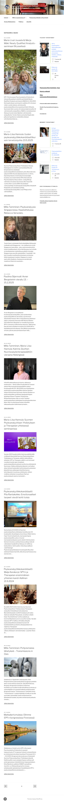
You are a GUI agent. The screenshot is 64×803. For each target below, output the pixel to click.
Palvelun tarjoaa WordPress (34, 799)
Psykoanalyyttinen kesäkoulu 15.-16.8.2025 (57, 153)
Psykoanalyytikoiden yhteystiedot (39, 17)
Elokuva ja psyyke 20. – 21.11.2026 (55, 69)
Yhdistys (20, 21)
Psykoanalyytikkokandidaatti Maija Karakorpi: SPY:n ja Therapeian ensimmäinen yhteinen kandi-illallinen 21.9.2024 (18, 575)
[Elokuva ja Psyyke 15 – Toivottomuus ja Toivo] (45, 173)
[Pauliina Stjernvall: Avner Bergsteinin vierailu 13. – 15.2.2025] (20, 309)
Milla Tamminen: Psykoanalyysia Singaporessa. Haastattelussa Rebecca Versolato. (20, 210)
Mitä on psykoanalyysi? (18, 17)
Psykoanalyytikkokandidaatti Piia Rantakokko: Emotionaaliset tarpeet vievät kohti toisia (20, 494)
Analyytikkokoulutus (9, 21)
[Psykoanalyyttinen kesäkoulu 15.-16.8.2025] (45, 153)
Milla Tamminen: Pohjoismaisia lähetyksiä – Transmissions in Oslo (19, 651)
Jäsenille (28, 21)
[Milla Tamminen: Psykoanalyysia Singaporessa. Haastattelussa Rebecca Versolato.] (20, 240)
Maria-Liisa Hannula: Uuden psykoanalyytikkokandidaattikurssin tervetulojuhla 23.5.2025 (20, 137)
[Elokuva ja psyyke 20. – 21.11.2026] (45, 72)
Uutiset (6, 17)
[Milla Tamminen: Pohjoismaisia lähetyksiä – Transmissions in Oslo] (20, 676)
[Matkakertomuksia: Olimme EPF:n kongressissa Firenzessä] (20, 745)
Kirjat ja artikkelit (45, 91)
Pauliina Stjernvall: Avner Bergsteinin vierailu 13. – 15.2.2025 (16, 279)
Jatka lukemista (9, 123)
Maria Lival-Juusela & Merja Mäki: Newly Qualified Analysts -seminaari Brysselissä (20, 43)
